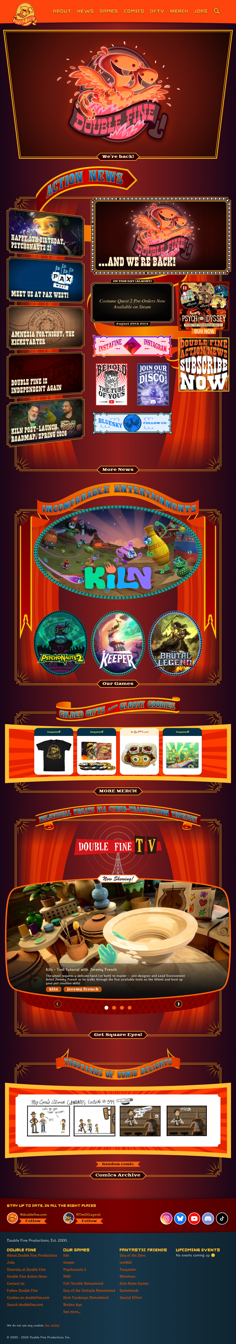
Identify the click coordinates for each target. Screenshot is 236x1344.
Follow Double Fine (22, 1290)
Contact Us (15, 1283)
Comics (134, 11)
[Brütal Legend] (175, 643)
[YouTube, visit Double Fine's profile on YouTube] (194, 1218)
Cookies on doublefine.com (28, 1297)
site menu (114, 1199)
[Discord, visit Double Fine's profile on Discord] (208, 1218)
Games (109, 11)
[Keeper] (118, 643)
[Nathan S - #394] (118, 1120)
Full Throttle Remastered (83, 1283)
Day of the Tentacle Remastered (89, 1290)
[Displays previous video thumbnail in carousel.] (58, 1004)
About (62, 11)
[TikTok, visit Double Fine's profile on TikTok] (222, 1218)
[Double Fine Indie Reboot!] (118, 93)
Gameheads (129, 1290)
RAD (67, 1276)
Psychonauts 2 (74, 1269)
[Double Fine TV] (118, 845)
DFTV (157, 11)
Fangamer (128, 1269)
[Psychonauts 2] (61, 643)
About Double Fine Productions (32, 1255)
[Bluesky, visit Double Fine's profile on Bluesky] (180, 1218)
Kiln (66, 1255)
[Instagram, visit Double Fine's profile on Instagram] (166, 1218)
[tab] (106, 1008)
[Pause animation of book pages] (185, 288)
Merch (179, 11)
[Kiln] (118, 552)
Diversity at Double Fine (26, 1269)
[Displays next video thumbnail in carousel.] (178, 1004)
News (85, 11)
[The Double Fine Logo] (25, 14)
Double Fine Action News (27, 1276)
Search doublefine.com (25, 1304)
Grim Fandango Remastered (85, 1297)
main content (136, 1199)
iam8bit (126, 1262)
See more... (72, 1312)
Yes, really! (52, 1325)
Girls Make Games (134, 1283)
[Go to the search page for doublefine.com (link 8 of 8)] (217, 11)
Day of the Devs (132, 1255)
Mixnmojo (127, 1276)
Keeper (69, 1262)
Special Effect (131, 1297)
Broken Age (72, 1304)
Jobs (201, 11)
